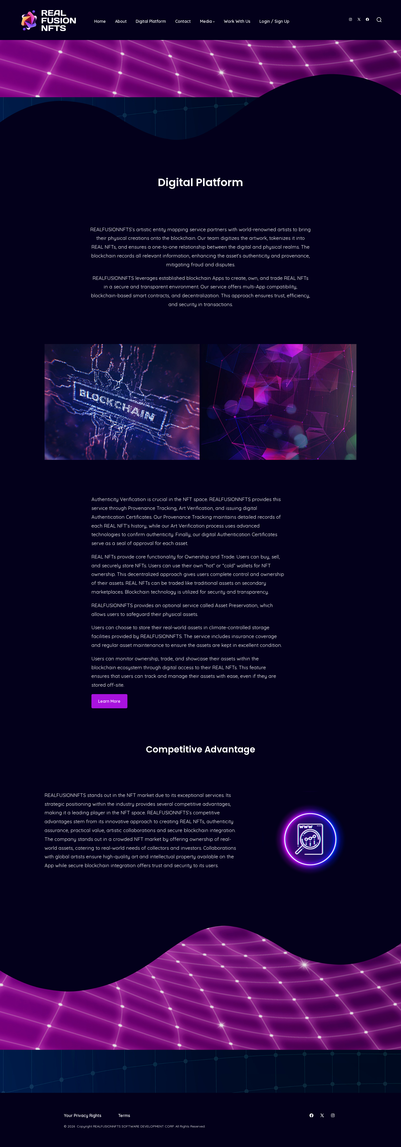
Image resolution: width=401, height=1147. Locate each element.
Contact (183, 21)
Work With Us (237, 21)
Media (206, 21)
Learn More (109, 701)
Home (100, 21)
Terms (124, 1115)
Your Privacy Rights (82, 1115)
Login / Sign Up (274, 21)
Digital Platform (151, 21)
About (121, 21)
